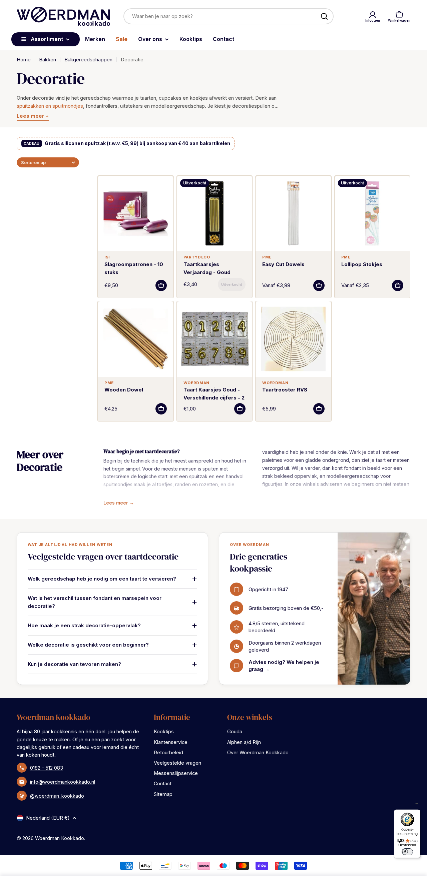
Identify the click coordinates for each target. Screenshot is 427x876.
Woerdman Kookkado (59, 838)
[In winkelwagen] (161, 285)
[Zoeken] (324, 16)
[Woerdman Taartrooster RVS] (293, 339)
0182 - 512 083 (46, 768)
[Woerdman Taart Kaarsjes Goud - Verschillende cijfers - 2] (215, 339)
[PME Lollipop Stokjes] (372, 213)
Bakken (47, 59)
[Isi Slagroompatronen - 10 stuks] (135, 213)
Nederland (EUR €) (48, 818)
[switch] (407, 851)
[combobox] (228, 16)
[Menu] (416, 805)
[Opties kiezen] (319, 285)
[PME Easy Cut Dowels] (293, 213)
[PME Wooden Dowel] (135, 339)
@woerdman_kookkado (57, 796)
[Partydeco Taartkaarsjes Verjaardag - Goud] (215, 213)
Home (24, 59)
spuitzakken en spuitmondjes (50, 106)
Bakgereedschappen (88, 59)
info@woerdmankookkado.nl (62, 782)
